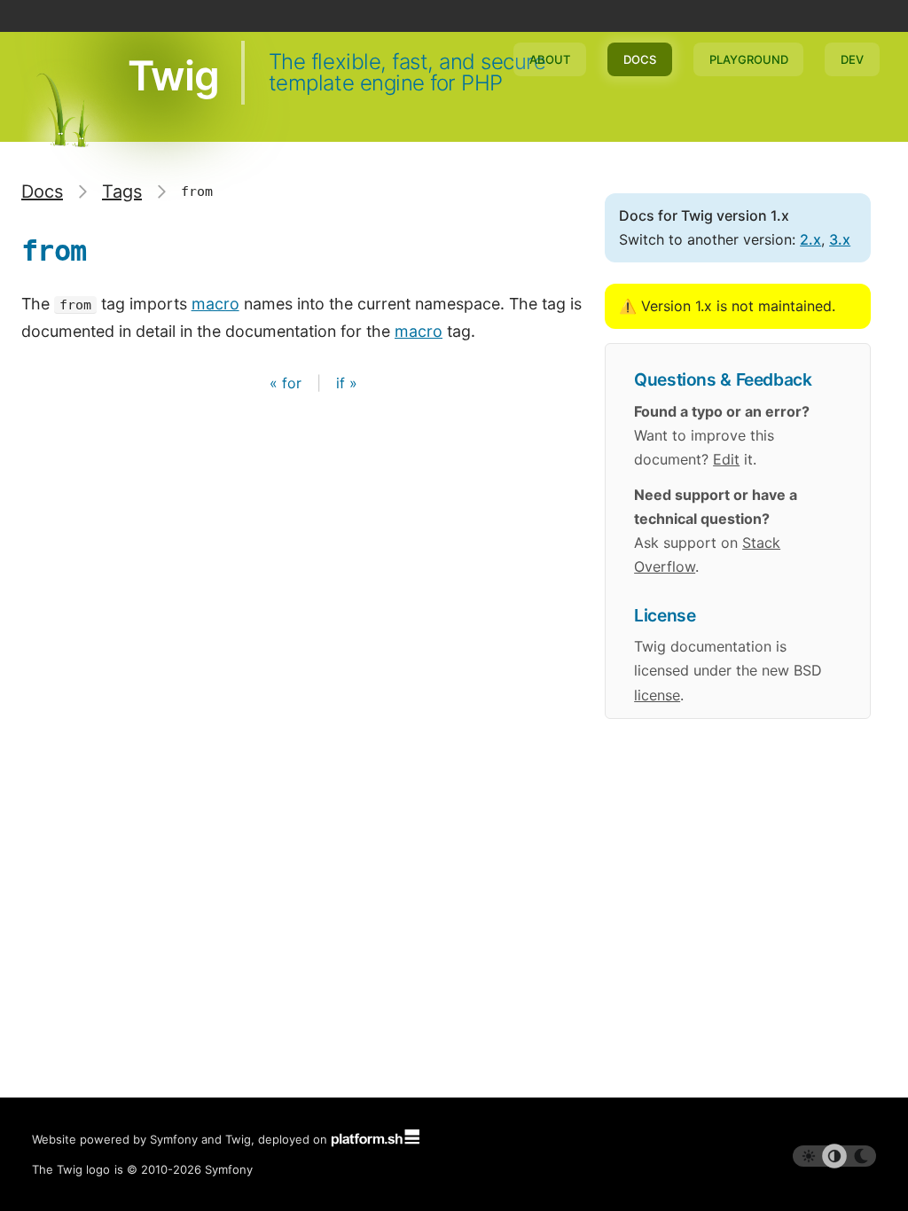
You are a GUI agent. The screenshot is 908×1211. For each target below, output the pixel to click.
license (657, 695)
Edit (726, 459)
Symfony (229, 1169)
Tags (122, 191)
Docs (639, 59)
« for (288, 383)
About (549, 59)
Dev (852, 59)
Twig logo (83, 1169)
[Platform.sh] (375, 1139)
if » (346, 383)
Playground (748, 59)
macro (215, 303)
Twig (173, 75)
